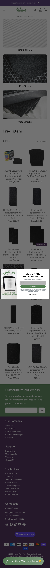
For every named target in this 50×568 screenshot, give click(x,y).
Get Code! (33, 286)
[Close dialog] (47, 270)
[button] (23, 561)
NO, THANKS (33, 294)
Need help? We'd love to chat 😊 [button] (26, 561)
